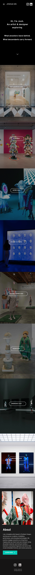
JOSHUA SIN (11, 4)
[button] (4, 4)
